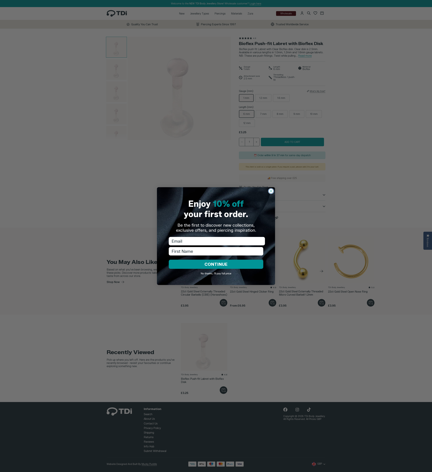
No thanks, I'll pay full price (216, 273)
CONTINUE (216, 264)
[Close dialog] (271, 191)
